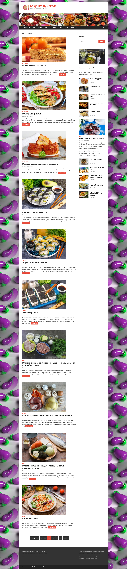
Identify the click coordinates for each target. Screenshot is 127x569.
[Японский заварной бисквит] (83, 116)
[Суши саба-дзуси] (83, 91)
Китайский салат (30, 518)
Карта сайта (74, 27)
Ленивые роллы (30, 312)
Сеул (60, 27)
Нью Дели (48, 27)
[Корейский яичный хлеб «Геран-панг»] (83, 172)
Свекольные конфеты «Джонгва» (92, 138)
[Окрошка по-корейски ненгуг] (83, 164)
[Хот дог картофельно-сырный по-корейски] (83, 180)
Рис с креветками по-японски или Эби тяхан (96, 79)
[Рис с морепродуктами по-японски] (83, 108)
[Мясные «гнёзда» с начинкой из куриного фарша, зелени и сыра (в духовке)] (49, 345)
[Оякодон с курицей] (92, 64)
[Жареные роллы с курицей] (49, 244)
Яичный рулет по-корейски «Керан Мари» (96, 184)
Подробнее (62, 74)
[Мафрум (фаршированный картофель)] (49, 146)
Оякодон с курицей (86, 68)
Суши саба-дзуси (95, 86)
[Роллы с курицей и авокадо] (49, 194)
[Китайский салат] (49, 500)
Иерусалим (27, 27)
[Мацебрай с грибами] (49, 96)
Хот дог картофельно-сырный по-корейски (96, 176)
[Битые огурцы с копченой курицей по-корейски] (83, 197)
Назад (33, 538)
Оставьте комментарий (27, 68)
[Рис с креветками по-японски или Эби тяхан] (83, 83)
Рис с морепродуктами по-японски (96, 103)
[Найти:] (92, 41)
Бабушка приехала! (43, 6)
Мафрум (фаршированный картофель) (40, 164)
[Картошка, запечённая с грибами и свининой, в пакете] (49, 397)
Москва (40, 27)
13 (53, 538)
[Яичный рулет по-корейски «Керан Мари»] (83, 189)
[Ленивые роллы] (49, 295)
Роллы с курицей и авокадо (35, 212)
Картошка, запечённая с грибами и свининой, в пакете (47, 415)
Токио (66, 27)
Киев (34, 27)
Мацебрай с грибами (31, 114)
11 (45, 538)
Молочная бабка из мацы (34, 65)
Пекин (55, 27)
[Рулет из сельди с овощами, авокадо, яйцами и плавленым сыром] (49, 448)
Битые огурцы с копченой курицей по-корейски (96, 193)
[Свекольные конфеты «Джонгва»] (92, 135)
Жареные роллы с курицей (34, 262)
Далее (66, 538)
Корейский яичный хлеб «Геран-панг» (97, 168)
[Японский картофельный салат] (83, 100)
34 (60, 538)
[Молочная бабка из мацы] (49, 50)
